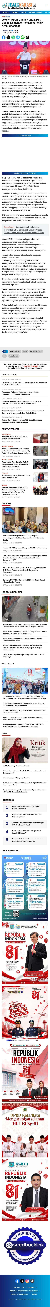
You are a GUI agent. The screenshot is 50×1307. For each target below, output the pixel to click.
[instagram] (27, 1282)
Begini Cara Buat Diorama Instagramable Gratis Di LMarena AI (26, 832)
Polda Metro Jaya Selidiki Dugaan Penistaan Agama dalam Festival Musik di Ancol (23, 704)
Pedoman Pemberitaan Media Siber (24, 1291)
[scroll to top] (46, 1293)
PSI (4, 356)
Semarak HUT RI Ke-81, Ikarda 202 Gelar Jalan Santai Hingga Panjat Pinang (24, 581)
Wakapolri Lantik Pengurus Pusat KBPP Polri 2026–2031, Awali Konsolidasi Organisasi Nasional (23, 725)
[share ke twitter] (9, 39)
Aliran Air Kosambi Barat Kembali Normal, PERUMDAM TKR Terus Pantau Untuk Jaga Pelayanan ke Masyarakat (24, 570)
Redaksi (31, 1288)
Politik (23, 12)
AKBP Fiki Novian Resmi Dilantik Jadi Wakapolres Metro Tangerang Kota (22, 718)
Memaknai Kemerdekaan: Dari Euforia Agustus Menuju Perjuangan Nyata (24, 784)
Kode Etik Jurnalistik (19, 1294)
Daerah (15, 12)
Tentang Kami (19, 1288)
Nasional (5, 12)
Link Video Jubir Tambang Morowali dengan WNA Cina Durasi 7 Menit (28, 824)
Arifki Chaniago (15, 351)
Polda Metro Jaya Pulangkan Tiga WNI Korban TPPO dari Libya (23, 656)
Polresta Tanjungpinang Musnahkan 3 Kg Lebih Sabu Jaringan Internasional (24, 711)
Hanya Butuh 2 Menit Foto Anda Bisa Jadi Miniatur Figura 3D (27, 816)
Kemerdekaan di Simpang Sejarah (16, 778)
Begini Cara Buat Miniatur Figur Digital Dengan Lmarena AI (26, 807)
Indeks (34, 1294)
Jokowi (25, 351)
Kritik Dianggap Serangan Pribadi (16, 766)
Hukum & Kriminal (36, 12)
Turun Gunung (13, 356)
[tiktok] (32, 1282)
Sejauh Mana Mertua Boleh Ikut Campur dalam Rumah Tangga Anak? (24, 772)
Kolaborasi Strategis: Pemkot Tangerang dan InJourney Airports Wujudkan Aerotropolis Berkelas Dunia (23, 538)
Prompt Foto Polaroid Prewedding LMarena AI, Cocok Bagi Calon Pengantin (27, 840)
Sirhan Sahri (7, 30)
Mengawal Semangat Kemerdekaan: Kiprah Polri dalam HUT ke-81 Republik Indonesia (24, 791)
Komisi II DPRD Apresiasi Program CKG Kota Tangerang (25, 548)
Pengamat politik (36, 351)
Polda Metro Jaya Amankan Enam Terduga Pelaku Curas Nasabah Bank (22, 640)
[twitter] (22, 1282)
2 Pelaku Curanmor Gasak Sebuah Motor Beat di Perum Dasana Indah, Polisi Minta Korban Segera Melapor (16, 451)
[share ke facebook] (4, 39)
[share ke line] (23, 39)
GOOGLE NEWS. (31, 366)
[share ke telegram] (18, 39)
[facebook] (17, 1282)
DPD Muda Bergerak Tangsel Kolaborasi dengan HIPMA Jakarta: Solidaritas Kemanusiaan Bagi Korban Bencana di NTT (25, 558)
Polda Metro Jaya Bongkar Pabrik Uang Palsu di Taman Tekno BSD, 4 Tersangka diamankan (16, 464)
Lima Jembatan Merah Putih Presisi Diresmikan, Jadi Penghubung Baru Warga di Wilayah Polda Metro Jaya (24, 697)
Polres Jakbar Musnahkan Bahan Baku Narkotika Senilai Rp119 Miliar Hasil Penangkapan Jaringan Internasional (22, 648)
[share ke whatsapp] (13, 39)
